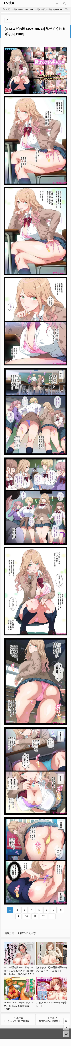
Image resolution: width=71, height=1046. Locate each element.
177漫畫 (9, 3)
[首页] (66, 1021)
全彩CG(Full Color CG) (22, 9)
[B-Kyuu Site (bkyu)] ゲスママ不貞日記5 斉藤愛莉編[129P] (18, 1006)
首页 (8, 9)
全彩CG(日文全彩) (43, 9)
